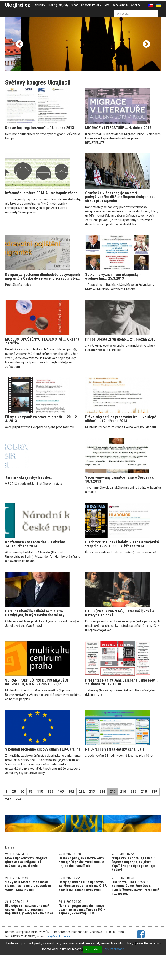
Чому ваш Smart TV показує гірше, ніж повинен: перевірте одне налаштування (28, 886)
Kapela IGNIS (120, 5)
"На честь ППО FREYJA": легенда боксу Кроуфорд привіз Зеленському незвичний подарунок (135, 887)
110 (40, 791)
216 (123, 791)
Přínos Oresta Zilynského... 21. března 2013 (120, 339)
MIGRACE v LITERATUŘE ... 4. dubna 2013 (118, 127)
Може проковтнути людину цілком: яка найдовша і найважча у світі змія (26, 862)
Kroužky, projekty (58, 5)
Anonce (136, 5)
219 (154, 791)
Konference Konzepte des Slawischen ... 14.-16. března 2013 (37, 544)
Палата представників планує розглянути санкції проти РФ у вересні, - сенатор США (82, 909)
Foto (107, 5)
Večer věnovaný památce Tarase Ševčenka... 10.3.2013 (120, 479)
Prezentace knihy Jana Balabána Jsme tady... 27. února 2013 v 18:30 (121, 682)
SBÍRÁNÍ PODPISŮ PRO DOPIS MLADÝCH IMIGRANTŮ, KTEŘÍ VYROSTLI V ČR (37, 682)
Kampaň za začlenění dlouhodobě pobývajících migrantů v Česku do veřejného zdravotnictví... (42, 276)
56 (22, 791)
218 (144, 791)
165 (61, 791)
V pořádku (92, 949)
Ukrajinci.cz (17, 5)
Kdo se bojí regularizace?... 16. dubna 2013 (39, 127)
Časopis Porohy (91, 5)
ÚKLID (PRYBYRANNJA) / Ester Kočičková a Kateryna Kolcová (119, 613)
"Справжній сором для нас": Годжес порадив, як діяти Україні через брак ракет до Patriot (133, 864)
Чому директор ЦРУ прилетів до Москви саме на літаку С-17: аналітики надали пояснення (83, 886)
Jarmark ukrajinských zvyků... (29, 477)
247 (8, 799)
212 (82, 791)
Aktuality (39, 5)
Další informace (113, 949)
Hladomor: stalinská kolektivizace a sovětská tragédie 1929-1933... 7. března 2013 (122, 544)
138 (50, 791)
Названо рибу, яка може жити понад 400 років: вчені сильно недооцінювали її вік (81, 862)
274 (18, 799)
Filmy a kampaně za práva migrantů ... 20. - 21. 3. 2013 (42, 419)
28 (14, 791)
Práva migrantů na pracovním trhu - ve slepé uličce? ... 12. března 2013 (120, 419)
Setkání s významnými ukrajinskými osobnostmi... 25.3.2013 (113, 276)
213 (92, 791)
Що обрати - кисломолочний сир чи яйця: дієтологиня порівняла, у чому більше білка (29, 909)
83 (31, 791)
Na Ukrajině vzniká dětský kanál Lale (114, 749)
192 (71, 791)
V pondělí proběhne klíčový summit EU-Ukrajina (42, 749)
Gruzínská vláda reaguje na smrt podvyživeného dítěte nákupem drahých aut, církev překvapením (120, 197)
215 (113, 791)
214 (102, 791)
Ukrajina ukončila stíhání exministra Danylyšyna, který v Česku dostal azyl (35, 613)
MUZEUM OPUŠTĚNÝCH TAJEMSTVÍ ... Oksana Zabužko (42, 341)
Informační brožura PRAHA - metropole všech (41, 193)
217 (133, 791)
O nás (74, 5)
